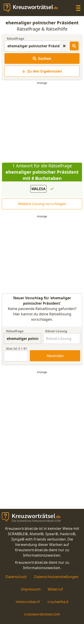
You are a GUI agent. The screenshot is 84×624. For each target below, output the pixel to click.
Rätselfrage (15, 38)
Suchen (44, 58)
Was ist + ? (16, 348)
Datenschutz (16, 576)
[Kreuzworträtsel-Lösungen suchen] (74, 46)
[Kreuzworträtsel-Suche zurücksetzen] (64, 46)
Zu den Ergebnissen (44, 71)
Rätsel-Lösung (56, 331)
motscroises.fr (28, 601)
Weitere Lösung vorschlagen (42, 203)
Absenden (55, 355)
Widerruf (55, 589)
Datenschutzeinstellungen (56, 576)
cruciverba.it (58, 601)
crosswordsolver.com (42, 614)
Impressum (31, 589)
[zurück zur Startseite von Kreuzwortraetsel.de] (33, 8)
